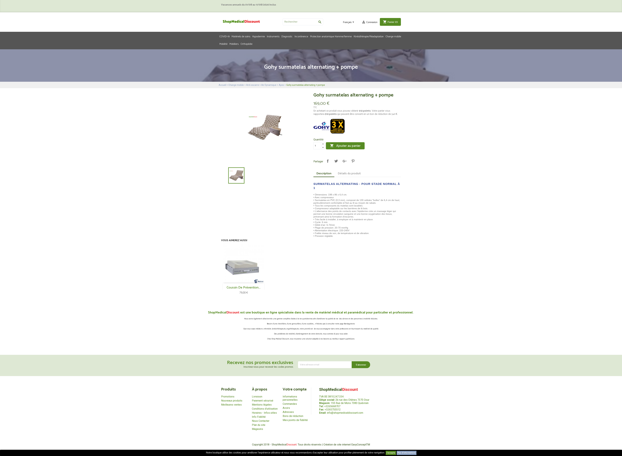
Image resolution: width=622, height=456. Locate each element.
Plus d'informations (406, 452)
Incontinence (301, 36)
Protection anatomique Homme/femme (331, 36)
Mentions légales (262, 404)
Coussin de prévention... (243, 287)
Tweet (336, 161)
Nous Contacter (260, 420)
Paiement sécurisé (262, 400)
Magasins (257, 429)
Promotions (227, 396)
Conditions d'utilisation (265, 408)
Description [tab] (323, 173)
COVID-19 (224, 36)
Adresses (288, 412)
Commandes (290, 403)
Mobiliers (234, 44)
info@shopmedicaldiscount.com (345, 412)
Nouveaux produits (231, 400)
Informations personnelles (290, 398)
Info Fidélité (259, 416)
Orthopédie (246, 44)
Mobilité (223, 44)
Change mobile (393, 36)
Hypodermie (258, 36)
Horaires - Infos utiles (264, 412)
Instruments (273, 36)
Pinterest (353, 161)
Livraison (257, 396)
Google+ (344, 161)
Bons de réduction (293, 416)
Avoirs (286, 407)
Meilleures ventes (231, 404)
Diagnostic (287, 36)
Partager (327, 161)
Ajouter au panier (345, 146)
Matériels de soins (240, 36)
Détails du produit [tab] (349, 173)
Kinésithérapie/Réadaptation (369, 36)
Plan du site (258, 424)
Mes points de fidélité (295, 420)
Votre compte (295, 389)
